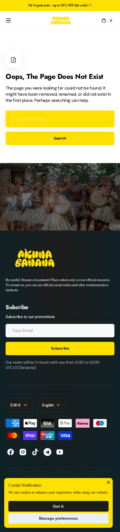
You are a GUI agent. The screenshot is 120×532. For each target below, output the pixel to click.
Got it (58, 506)
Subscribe (60, 348)
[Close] (108, 482)
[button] (8, 20)
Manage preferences (58, 518)
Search (60, 138)
